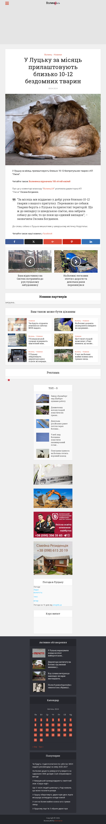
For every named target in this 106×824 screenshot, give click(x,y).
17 (47, 730)
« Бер (34, 747)
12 (59, 725)
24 (47, 735)
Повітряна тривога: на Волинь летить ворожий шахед (60, 453)
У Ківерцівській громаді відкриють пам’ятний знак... (38, 341)
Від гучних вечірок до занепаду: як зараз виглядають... (59, 676)
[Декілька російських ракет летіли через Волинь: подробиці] (43, 423)
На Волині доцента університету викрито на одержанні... (85, 325)
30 (41, 740)
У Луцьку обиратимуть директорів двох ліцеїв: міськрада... (38, 357)
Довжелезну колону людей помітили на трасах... (58, 411)
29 (35, 740)
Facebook (47, 233)
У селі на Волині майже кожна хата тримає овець (84, 356)
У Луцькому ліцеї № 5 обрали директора (50, 808)
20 (65, 730)
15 (35, 730)
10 (47, 725)
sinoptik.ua (57, 605)
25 (53, 735)
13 (65, 725)
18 (53, 730)
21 (71, 730)
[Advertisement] (53, 26)
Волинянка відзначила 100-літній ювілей (49, 181)
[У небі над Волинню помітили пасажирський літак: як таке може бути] (43, 437)
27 (65, 735)
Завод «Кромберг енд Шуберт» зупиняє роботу (59, 398)
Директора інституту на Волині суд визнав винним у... (59, 664)
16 (41, 730)
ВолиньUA (48, 188)
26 (59, 735)
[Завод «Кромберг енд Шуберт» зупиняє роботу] (43, 398)
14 (71, 725)
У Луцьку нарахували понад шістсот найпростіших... (58, 653)
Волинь (48, 54)
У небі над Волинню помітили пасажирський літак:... (58, 439)
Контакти (58, 820)
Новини (58, 54)
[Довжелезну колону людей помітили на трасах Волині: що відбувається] (43, 410)
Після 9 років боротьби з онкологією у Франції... (59, 686)
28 (71, 735)
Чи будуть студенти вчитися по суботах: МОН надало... (38, 325)
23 (41, 735)
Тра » (41, 747)
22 (35, 735)
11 (53, 725)
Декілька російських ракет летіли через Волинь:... (59, 425)
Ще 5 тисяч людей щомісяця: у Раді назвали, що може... (84, 341)
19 (59, 730)
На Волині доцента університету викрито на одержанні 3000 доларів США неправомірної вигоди (51, 774)
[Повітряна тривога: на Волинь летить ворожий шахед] (43, 453)
